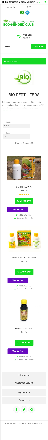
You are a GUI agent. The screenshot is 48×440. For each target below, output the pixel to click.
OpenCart (19, 424)
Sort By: (9, 122)
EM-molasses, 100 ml (24, 329)
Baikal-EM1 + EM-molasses (24, 258)
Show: (8, 133)
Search (39, 46)
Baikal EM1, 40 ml (24, 187)
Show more (6, 111)
